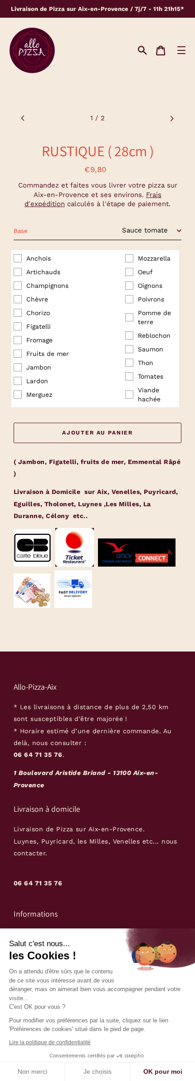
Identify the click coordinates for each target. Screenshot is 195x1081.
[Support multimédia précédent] (23, 118)
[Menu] (181, 50)
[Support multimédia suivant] (172, 118)
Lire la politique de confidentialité (50, 1042)
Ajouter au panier (97, 432)
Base (21, 230)
